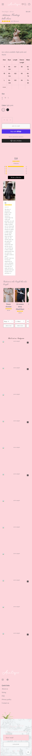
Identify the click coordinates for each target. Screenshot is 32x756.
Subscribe (16, 744)
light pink (3, 109)
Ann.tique (5, 12)
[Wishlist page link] (23, 4)
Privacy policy (6, 699)
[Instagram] (14, 751)
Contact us (5, 703)
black (7, 109)
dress (12, 12)
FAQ (3, 696)
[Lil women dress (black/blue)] (20, 295)
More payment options (16, 136)
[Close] (29, 721)
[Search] (25, 4)
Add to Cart (16, 126)
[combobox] (8, 321)
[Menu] (3, 4)
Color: (7, 105)
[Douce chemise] (8, 295)
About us (5, 689)
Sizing (4, 692)
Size (3, 94)
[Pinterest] (18, 751)
